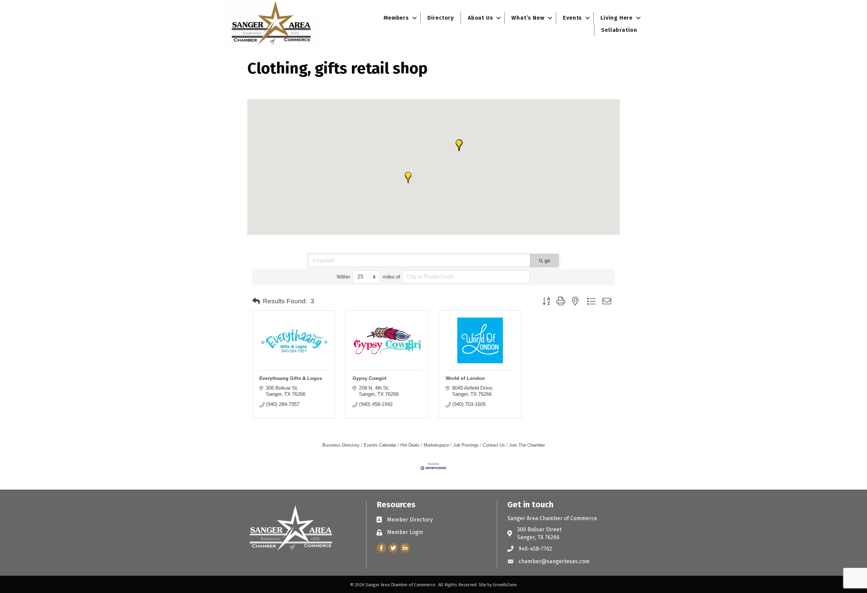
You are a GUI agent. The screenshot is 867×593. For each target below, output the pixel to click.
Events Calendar (380, 445)
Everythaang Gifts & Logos (290, 378)
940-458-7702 (535, 549)
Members (396, 18)
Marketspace (436, 445)
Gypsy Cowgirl (369, 378)
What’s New (527, 18)
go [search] (547, 260)
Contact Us (494, 445)
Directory (440, 18)
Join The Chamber (527, 445)
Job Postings (466, 445)
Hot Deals (410, 445)
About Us (480, 18)
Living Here (616, 18)
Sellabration (619, 30)
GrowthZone (505, 584)
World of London (465, 378)
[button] (459, 145)
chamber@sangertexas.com (554, 561)
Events (572, 18)
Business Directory (341, 445)
